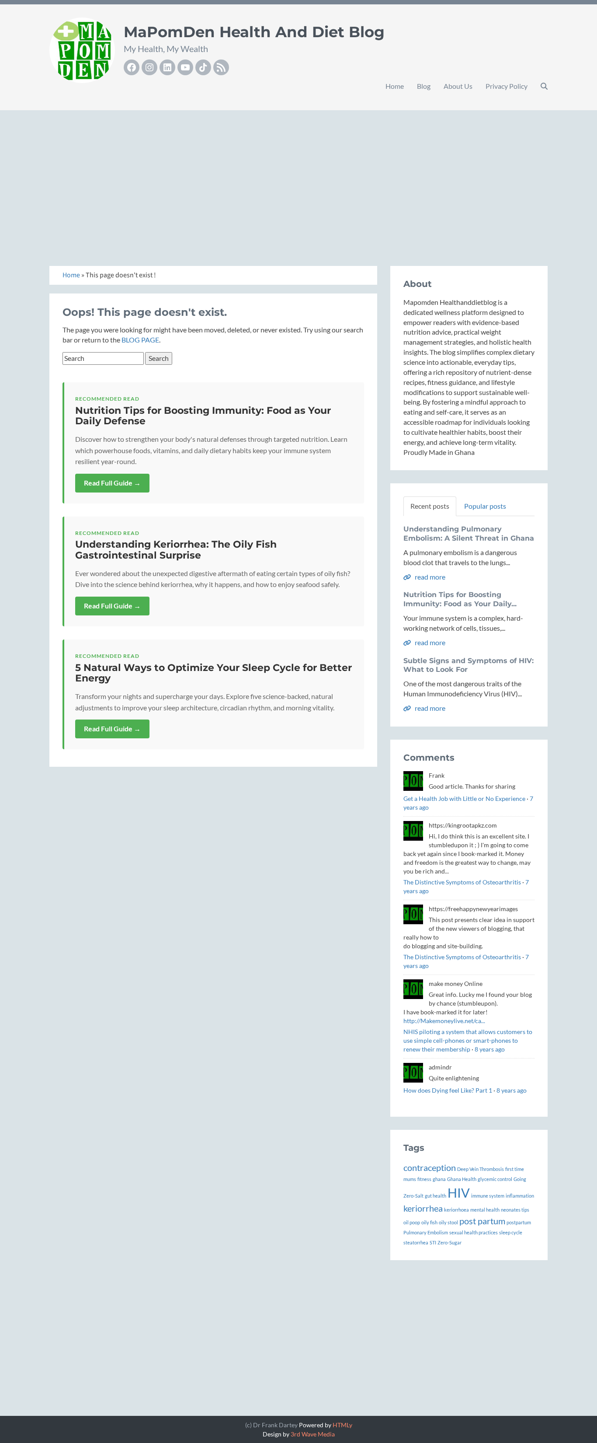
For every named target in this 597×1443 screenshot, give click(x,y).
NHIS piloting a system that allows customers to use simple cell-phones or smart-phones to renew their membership (467, 1040)
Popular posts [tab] (485, 506)
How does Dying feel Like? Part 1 (447, 1090)
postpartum (519, 1222)
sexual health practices (473, 1232)
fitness (424, 1179)
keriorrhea (423, 1208)
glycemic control (495, 1179)
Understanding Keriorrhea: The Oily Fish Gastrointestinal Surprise (176, 549)
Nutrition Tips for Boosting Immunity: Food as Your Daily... (460, 599)
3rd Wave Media (313, 1434)
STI (433, 1242)
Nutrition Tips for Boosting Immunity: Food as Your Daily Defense (203, 416)
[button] (544, 86)
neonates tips (515, 1209)
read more (429, 577)
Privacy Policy (507, 86)
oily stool (448, 1222)
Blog (423, 86)
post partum (482, 1221)
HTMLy (342, 1425)
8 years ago (490, 1049)
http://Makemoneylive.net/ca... (444, 1020)
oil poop (411, 1222)
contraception (429, 1167)
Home (394, 86)
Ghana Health (461, 1179)
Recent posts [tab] (429, 506)
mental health (485, 1209)
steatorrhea (415, 1242)
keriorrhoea (456, 1209)
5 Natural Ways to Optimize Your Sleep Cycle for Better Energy (213, 673)
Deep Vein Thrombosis (480, 1169)
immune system (487, 1195)
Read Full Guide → (112, 483)
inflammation (520, 1195)
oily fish (429, 1222)
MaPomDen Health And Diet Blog (254, 32)
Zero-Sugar (449, 1242)
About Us (458, 86)
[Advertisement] (298, 178)
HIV (459, 1192)
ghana (439, 1179)
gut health (435, 1195)
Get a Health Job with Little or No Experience (464, 798)
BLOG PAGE (140, 339)
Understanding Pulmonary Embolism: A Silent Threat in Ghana (468, 533)
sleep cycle (510, 1232)
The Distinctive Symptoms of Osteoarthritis (462, 882)
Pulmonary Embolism (425, 1232)
